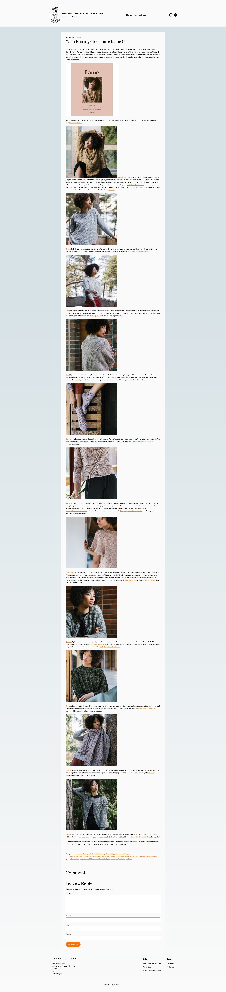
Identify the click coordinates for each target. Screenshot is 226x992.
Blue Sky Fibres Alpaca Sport (139, 251)
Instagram (170, 967)
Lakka (68, 834)
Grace (68, 311)
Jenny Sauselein (110, 856)
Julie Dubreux (120, 856)
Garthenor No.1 (131, 580)
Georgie (68, 249)
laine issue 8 (86, 859)
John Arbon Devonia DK (139, 837)
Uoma (68, 503)
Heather (68, 439)
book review (79, 854)
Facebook (170, 964)
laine (81, 859)
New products (123, 854)
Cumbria (111, 190)
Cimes (68, 706)
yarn (128, 854)
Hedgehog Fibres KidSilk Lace (110, 647)
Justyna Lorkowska (129, 856)
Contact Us (147, 967)
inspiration (91, 854)
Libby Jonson (111, 859)
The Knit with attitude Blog (82, 13)
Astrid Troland (74, 856)
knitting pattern (114, 854)
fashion (104, 856)
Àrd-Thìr (77, 380)
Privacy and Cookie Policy (152, 970)
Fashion (85, 854)
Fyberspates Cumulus (141, 187)
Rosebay (69, 770)
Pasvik (68, 375)
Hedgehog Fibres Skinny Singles (131, 511)
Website (68, 934)
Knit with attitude (99, 854)
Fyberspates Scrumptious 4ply (76, 511)
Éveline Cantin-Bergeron (94, 856)
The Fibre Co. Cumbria (136, 185)
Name (68, 916)
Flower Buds (70, 572)
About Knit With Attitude (152, 964)
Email (68, 925)
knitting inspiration (151, 856)
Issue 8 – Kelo (77, 49)
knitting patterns (74, 859)
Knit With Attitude (75, 123)
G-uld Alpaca (150, 580)
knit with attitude (140, 856)
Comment (69, 893)
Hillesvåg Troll (94, 316)
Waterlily (69, 642)
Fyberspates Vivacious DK (147, 708)
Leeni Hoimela (103, 859)
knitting (107, 854)
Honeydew (121, 177)
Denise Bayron (82, 856)
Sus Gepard (129, 859)
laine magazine (94, 859)
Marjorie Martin (120, 859)
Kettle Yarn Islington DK (98, 644)
